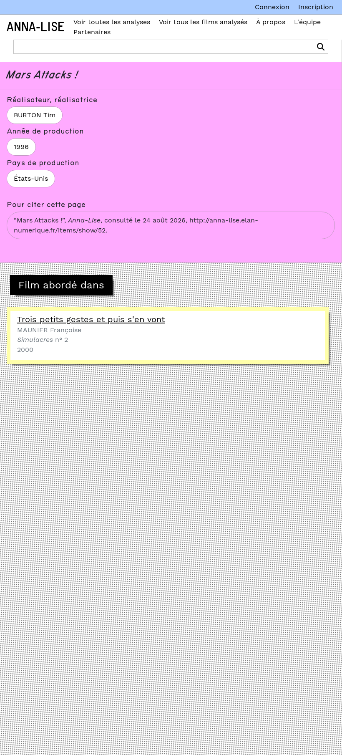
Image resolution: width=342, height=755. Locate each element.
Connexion (272, 7)
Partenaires (92, 32)
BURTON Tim (34, 115)
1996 (21, 147)
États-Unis (31, 178)
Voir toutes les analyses (111, 22)
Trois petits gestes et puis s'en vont (91, 319)
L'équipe (307, 22)
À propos (270, 22)
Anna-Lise (36, 27)
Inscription (315, 7)
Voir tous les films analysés (203, 22)
